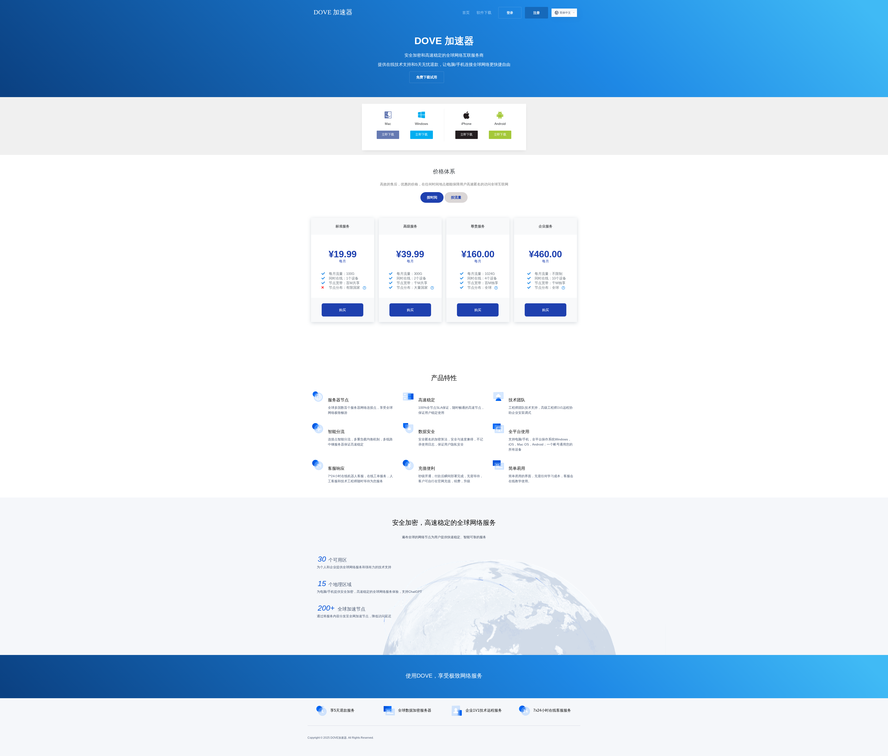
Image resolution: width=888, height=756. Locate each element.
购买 (342, 310)
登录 (510, 13)
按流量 (456, 197)
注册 (536, 13)
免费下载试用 (426, 77)
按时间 (432, 197)
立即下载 (388, 134)
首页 (466, 13)
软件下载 (484, 13)
